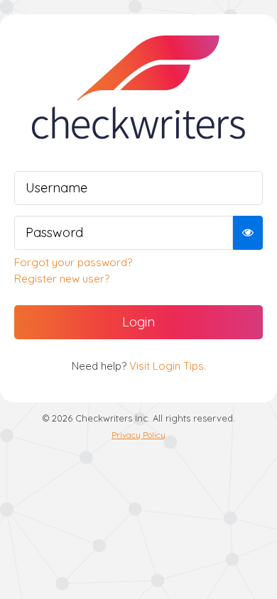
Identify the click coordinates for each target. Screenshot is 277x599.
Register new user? (61, 278)
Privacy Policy (138, 434)
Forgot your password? (73, 262)
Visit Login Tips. (167, 366)
